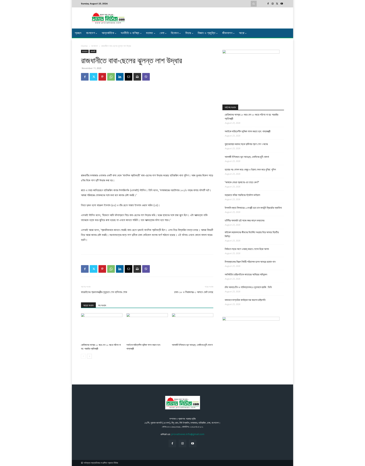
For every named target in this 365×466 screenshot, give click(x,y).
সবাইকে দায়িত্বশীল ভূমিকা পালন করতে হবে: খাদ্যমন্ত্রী (248, 131)
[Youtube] (281, 4)
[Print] (137, 77)
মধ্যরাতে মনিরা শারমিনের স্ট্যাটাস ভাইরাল (242, 195)
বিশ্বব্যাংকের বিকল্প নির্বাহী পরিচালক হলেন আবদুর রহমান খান (250, 261)
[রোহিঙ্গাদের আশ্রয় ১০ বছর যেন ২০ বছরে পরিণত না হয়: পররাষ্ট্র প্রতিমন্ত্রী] (101, 327)
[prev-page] (83, 356)
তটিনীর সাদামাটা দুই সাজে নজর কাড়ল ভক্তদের (244, 220)
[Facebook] (268, 4)
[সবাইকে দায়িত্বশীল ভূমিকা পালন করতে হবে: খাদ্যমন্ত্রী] (147, 327)
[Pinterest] (102, 77)
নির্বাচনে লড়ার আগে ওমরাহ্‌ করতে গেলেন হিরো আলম (247, 248)
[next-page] (89, 356)
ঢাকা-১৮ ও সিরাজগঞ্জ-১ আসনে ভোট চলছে (193, 292)
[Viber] (146, 77)
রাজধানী (93, 51)
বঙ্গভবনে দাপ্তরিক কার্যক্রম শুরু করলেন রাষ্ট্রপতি (245, 299)
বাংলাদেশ (94, 46)
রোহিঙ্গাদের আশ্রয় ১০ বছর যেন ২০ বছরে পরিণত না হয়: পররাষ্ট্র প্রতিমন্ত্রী (251, 116)
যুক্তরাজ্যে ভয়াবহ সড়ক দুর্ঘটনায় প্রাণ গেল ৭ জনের (246, 144)
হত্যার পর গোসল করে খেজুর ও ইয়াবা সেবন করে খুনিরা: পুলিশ (250, 169)
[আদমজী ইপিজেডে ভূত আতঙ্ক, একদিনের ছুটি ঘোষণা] (192, 327)
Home (84, 46)
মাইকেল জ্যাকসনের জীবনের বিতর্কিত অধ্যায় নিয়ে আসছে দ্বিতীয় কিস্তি (252, 234)
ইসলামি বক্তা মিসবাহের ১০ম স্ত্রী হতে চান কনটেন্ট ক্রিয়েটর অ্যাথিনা (253, 207)
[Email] (128, 77)
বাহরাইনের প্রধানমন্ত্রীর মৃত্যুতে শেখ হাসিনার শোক (104, 292)
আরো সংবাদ (88, 305)
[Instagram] (272, 4)
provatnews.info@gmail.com (187, 434)
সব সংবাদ (102, 305)
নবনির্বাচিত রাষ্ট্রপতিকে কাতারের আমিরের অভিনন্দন (246, 274)
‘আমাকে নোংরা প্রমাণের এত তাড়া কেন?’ (242, 182)
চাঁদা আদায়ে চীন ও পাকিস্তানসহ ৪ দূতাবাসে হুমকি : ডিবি (248, 287)
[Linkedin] (120, 77)
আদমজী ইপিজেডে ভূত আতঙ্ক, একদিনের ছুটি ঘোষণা (192, 344)
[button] (254, 4)
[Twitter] (277, 4)
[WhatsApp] (111, 77)
